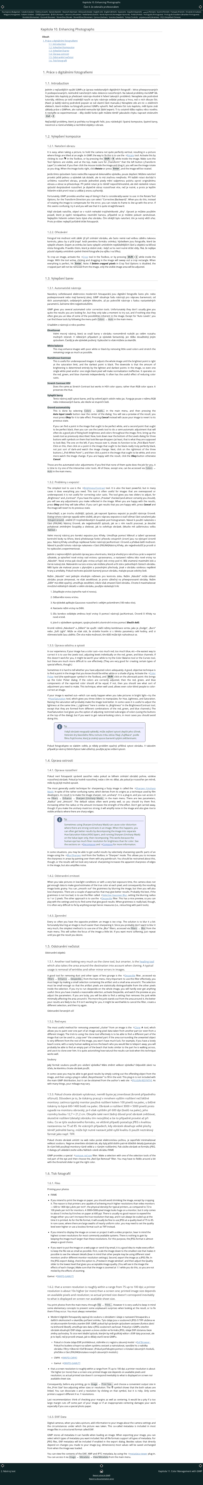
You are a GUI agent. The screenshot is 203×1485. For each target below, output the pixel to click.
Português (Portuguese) (153, 14)
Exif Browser (143, 1342)
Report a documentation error (101, 1479)
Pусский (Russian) (47, 17)
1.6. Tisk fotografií (58, 60)
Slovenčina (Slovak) (64, 17)
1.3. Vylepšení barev (59, 50)
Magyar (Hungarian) (12, 14)
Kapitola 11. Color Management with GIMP (180, 1471)
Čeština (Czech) (41, 12)
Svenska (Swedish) (116, 17)
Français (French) (177, 12)
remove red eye (83, 1155)
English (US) (98, 12)
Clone (137, 1027)
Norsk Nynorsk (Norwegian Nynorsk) (115, 14)
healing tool (147, 961)
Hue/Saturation (57, 698)
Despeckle (107, 898)
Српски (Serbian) (101, 17)
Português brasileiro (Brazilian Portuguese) (181, 14)
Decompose (89, 844)
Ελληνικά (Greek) (85, 12)
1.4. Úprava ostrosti (59, 54)
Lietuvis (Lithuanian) (73, 14)
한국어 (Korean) (57, 14)
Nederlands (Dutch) (90, 14)
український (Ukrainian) (149, 17)
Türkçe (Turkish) (131, 17)
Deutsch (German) (69, 12)
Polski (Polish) (136, 14)
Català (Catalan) (27, 12)
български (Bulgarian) (11, 12)
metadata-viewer (138, 1453)
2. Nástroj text (8, 1471)
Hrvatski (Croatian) (193, 12)
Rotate (130, 155)
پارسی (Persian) (149, 12)
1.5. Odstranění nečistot (61, 57)
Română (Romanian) (31, 17)
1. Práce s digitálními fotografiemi (60, 40)
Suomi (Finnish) (163, 12)
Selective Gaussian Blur (114, 895)
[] (142, 1080)
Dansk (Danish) (55, 12)
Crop (85, 256)
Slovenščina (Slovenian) (83, 17)
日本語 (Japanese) (42, 14)
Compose (108, 844)
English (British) (110, 12)
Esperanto (122, 12)
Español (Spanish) (134, 12)
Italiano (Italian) (27, 14)
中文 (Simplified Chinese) (170, 17)
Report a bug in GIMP (101, 1475)
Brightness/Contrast (94, 488)
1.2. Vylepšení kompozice (61, 47)
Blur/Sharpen (74, 855)
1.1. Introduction (57, 44)
